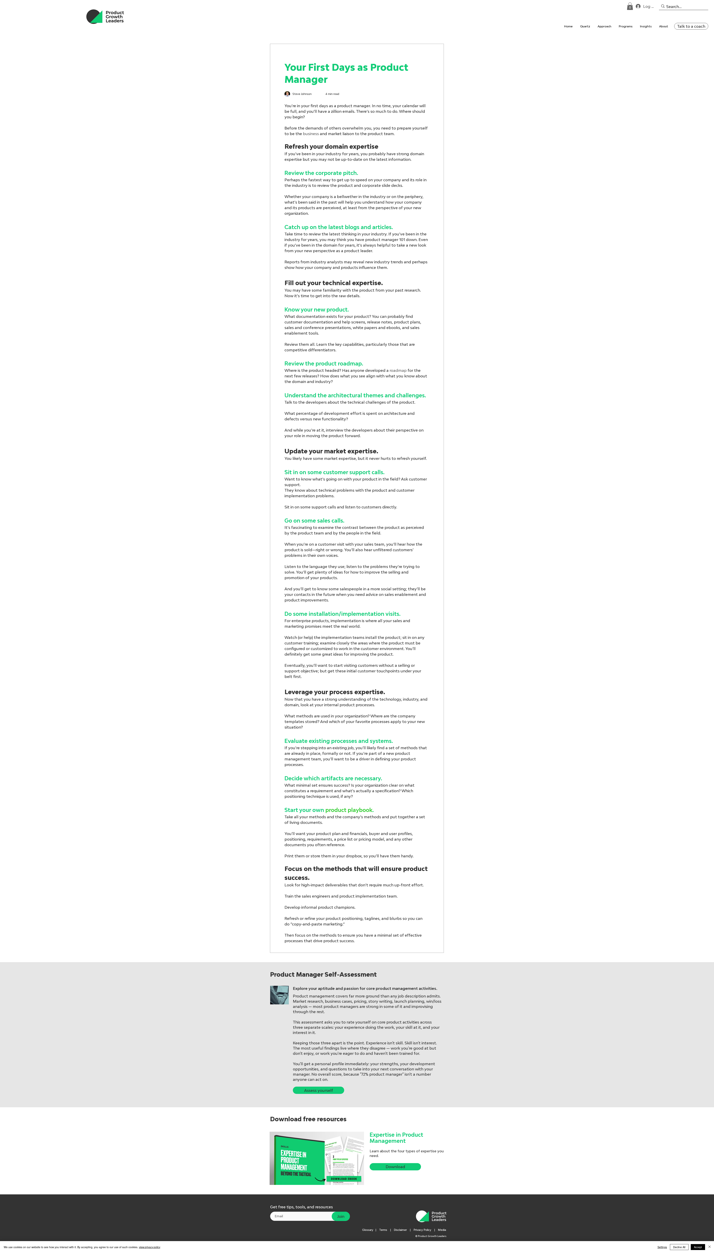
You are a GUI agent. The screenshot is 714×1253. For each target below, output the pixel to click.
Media (443, 1229)
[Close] (709, 1247)
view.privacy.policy (149, 1247)
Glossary (367, 1229)
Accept (698, 1247)
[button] (630, 6)
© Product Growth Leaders (431, 1236)
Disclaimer (400, 1229)
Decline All (679, 1247)
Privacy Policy (422, 1229)
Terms (383, 1229)
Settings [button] (662, 1247)
